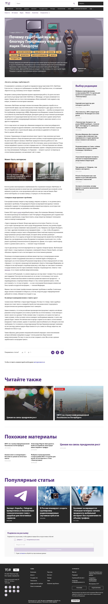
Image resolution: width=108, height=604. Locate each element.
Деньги (26, 9)
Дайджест (20, 539)
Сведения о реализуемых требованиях (93, 579)
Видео (21, 13)
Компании (10, 9)
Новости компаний (35, 586)
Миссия (74, 572)
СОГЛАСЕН (75, 600)
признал (7, 270)
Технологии (61, 9)
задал (19, 212)
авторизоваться (39, 362)
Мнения (27, 13)
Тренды (52, 9)
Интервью (15, 13)
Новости (7, 13)
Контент (34, 9)
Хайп (69, 9)
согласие (22, 553)
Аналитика (35, 13)
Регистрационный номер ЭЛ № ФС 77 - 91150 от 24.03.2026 (12, 581)
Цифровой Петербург (80, 9)
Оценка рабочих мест (78, 578)
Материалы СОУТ (94, 584)
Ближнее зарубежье (53, 583)
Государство (43, 9)
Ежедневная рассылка (33, 539)
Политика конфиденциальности (78, 581)
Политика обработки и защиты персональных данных (95, 574)
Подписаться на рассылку (54, 549)
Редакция (75, 575)
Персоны (19, 9)
